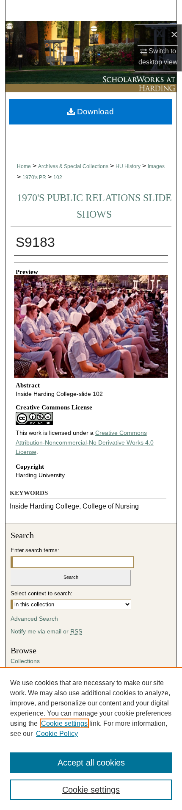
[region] (91, 738)
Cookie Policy (57, 733)
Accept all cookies (91, 762)
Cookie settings (64, 723)
